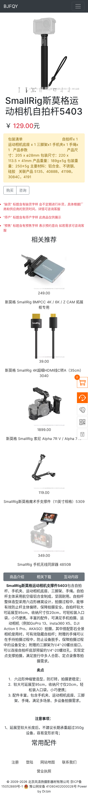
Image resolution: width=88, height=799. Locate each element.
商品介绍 (17, 577)
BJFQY (11, 6)
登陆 (29, 762)
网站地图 (47, 762)
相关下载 (44, 577)
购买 (10, 190)
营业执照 (44, 771)
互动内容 (71, 577)
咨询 (22, 190)
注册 (15, 762)
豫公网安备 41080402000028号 (52, 786)
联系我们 (69, 762)
